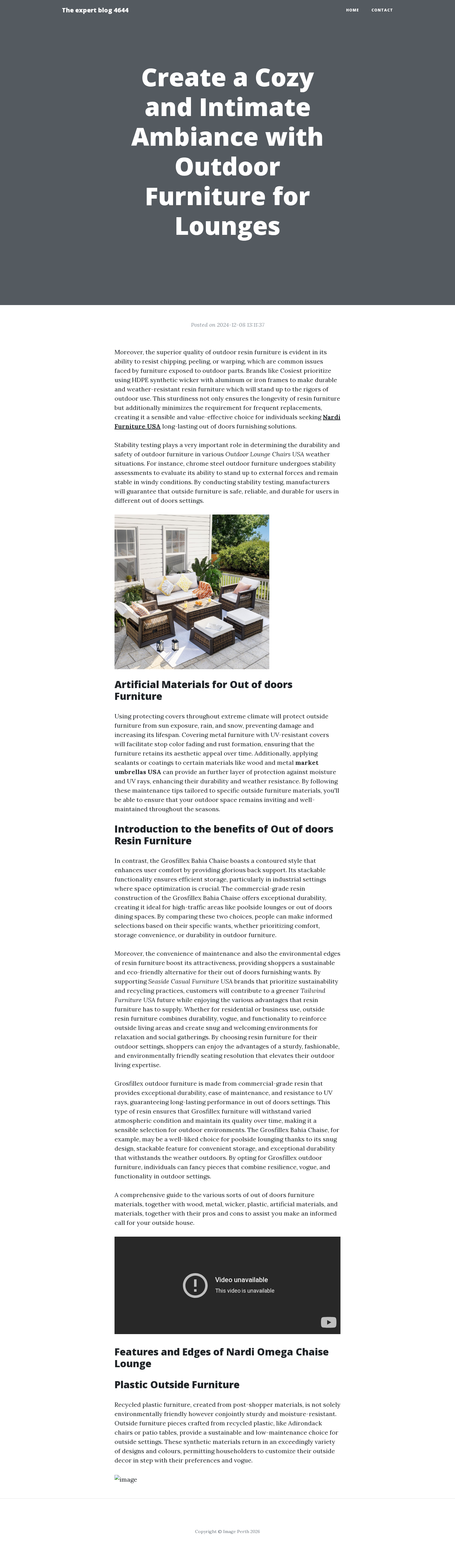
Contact (382, 10)
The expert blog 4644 (95, 10)
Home (352, 10)
